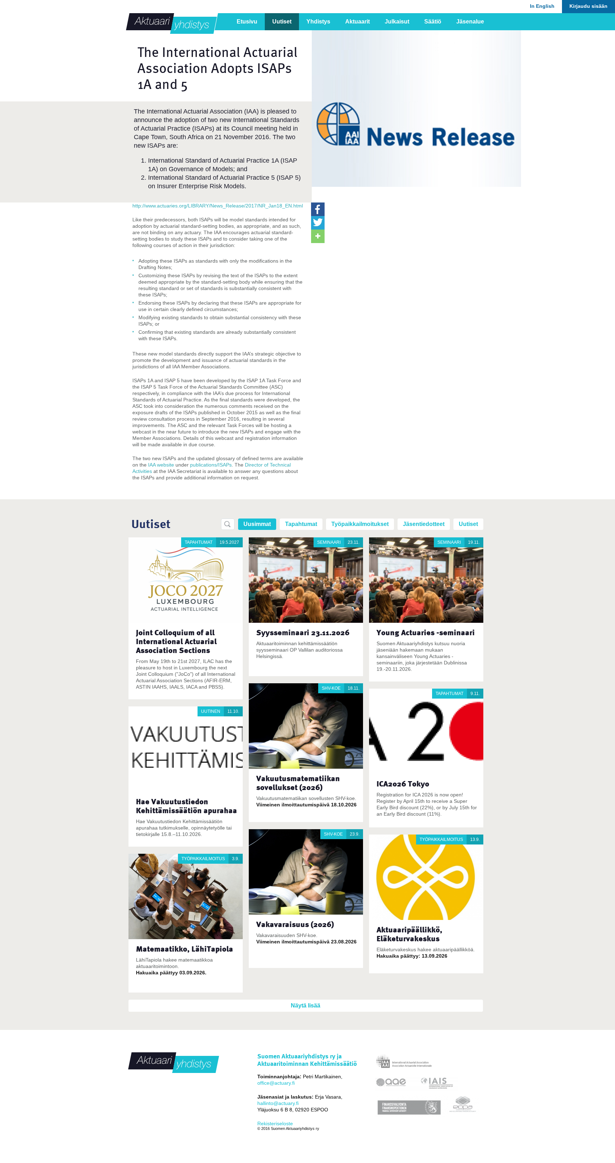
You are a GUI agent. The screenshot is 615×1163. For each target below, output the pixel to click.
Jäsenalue (470, 22)
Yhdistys (318, 22)
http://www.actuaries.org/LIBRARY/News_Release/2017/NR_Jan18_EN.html (217, 206)
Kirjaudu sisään (588, 6)
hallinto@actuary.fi (278, 1103)
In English (542, 6)
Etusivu (247, 22)
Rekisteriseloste (275, 1123)
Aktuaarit (357, 22)
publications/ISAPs (211, 465)
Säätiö (432, 22)
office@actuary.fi (276, 1083)
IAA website (161, 465)
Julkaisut (397, 22)
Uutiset (281, 22)
